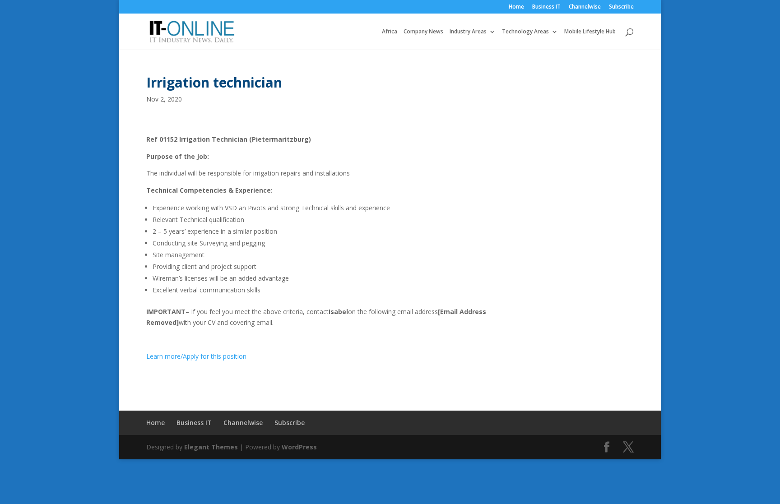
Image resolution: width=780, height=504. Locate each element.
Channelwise (585, 7)
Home (516, 7)
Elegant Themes (211, 447)
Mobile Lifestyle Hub (590, 31)
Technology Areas (525, 31)
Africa (389, 31)
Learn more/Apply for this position (196, 356)
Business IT (546, 7)
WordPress (299, 447)
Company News (423, 31)
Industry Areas (468, 31)
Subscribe (621, 7)
